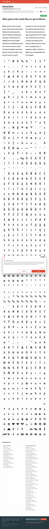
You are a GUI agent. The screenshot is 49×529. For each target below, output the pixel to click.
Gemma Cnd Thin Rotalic (30, 470)
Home (3, 518)
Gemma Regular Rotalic (7, 457)
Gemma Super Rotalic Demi (8, 463)
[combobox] (21, 2)
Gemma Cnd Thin (29, 468)
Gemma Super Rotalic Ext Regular (32, 458)
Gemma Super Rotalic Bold (8, 467)
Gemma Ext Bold (29, 464)
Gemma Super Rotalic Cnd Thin (31, 471)
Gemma (11, 8)
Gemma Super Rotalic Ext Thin (31, 450)
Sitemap (21, 518)
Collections (44, 7)
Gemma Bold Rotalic (7, 465)
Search (7, 518)
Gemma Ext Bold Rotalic (30, 465)
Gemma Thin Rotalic (7, 448)
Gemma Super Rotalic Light (8, 454)
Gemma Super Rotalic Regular (8, 458)
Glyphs (39, 7)
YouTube (17, 520)
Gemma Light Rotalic (7, 453)
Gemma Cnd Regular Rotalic (31, 478)
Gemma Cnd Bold (29, 485)
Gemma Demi (5, 460)
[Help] (42, 2)
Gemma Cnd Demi (29, 481)
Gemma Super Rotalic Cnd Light (32, 475)
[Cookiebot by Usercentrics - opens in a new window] (41, 257)
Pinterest (4, 521)
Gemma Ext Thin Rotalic (30, 448)
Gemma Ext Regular (29, 455)
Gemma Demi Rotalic (7, 461)
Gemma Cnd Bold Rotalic (30, 487)
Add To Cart (43, 15)
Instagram (13, 520)
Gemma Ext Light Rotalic (30, 453)
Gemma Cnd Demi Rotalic (30, 482)
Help (17, 518)
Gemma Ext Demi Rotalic (30, 461)
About (36, 7)
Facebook (8, 520)
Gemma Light (5, 451)
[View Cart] (44, 1)
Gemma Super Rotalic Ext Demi (31, 463)
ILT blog (14, 518)
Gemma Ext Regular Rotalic (31, 457)
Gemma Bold (5, 464)
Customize (24, 271)
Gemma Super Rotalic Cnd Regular (32, 480)
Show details (41, 268)
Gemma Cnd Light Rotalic (30, 474)
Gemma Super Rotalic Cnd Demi (32, 484)
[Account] (38, 2)
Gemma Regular (6, 455)
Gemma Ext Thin (29, 447)
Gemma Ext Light (29, 451)
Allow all (38, 271)
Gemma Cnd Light (29, 473)
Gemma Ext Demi (29, 460)
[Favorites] (40, 1)
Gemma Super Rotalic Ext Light (31, 454)
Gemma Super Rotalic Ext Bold (31, 467)
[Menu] (46, 1)
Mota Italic (7, 8)
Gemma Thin (5, 447)
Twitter (3, 520)
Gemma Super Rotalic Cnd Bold (31, 488)
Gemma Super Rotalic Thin (8, 450)
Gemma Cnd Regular (29, 477)
